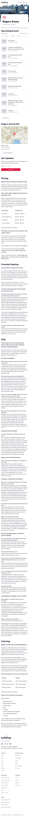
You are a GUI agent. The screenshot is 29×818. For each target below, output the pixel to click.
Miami (16, 760)
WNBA (3, 768)
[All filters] (2, 36)
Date (6, 35)
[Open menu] (27, 2)
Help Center (4, 787)
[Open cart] (21, 2)
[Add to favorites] (25, 7)
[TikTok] (7, 744)
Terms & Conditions (6, 807)
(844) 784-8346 (5, 741)
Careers (17, 780)
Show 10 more (6, 118)
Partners (17, 782)
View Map (23, 141)
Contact (17, 785)
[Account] (24, 2)
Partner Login (4, 792)
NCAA (2, 770)
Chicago (17, 768)
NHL (2, 763)
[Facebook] (2, 744)
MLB (2, 760)
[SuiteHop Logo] (4, 2)
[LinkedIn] (10, 744)
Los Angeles (18, 758)
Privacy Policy (4, 804)
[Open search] (18, 2)
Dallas (16, 763)
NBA (2, 758)
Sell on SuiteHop (5, 777)
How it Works (4, 785)
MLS (2, 765)
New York (17, 755)
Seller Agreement (5, 802)
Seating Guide (4, 782)
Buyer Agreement (5, 799)
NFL (2, 755)
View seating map (8, 152)
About (16, 777)
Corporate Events (5, 780)
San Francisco (18, 765)
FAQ (2, 790)
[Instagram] (5, 744)
